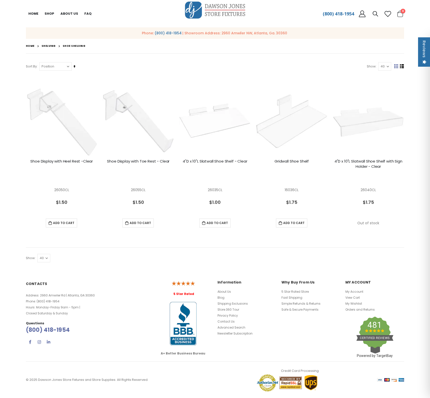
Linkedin (48, 342)
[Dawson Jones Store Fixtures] (215, 10)
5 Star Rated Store (295, 291)
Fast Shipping (291, 297)
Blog (220, 297)
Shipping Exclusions (232, 303)
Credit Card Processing (300, 370)
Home (33, 13)
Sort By (31, 66)
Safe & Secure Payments (300, 309)
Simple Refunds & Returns (301, 303)
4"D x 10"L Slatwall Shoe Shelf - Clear (215, 161)
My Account (354, 291)
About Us (224, 291)
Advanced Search (231, 327)
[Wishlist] (388, 13)
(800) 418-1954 (338, 14)
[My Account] (362, 13)
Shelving (49, 46)
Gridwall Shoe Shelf (291, 161)
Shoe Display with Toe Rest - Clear (138, 161)
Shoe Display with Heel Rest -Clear (61, 161)
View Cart (352, 297)
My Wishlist (353, 303)
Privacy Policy (227, 315)
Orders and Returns (360, 309)
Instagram (39, 342)
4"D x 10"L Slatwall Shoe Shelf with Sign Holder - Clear (368, 164)
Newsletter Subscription (235, 333)
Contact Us (226, 321)
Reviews (424, 49)
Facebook (30, 342)
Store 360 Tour (228, 309)
